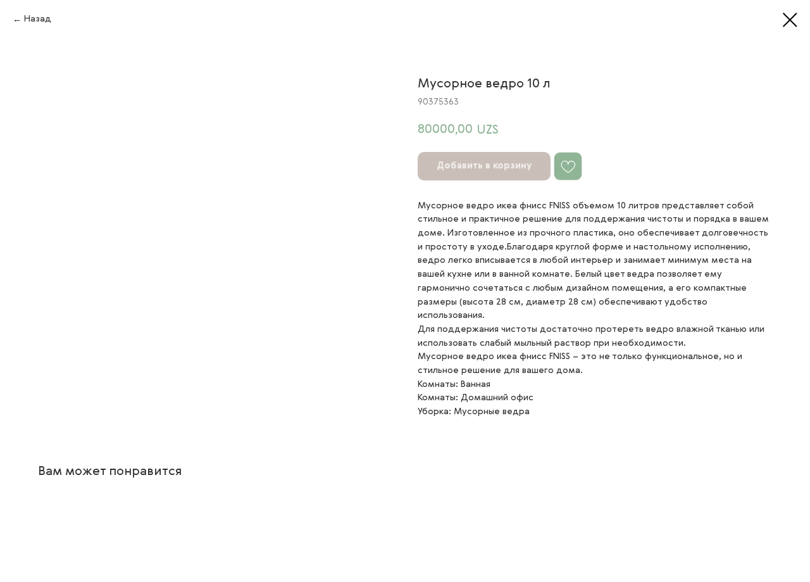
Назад (37, 19)
